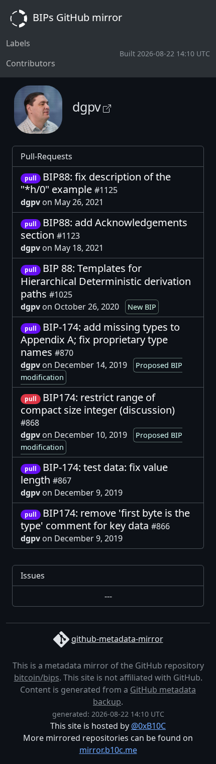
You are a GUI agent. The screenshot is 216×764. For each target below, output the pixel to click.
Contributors (30, 63)
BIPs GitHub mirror (76, 17)
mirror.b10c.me (108, 749)
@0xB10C (148, 725)
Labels (18, 43)
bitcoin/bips (36, 677)
